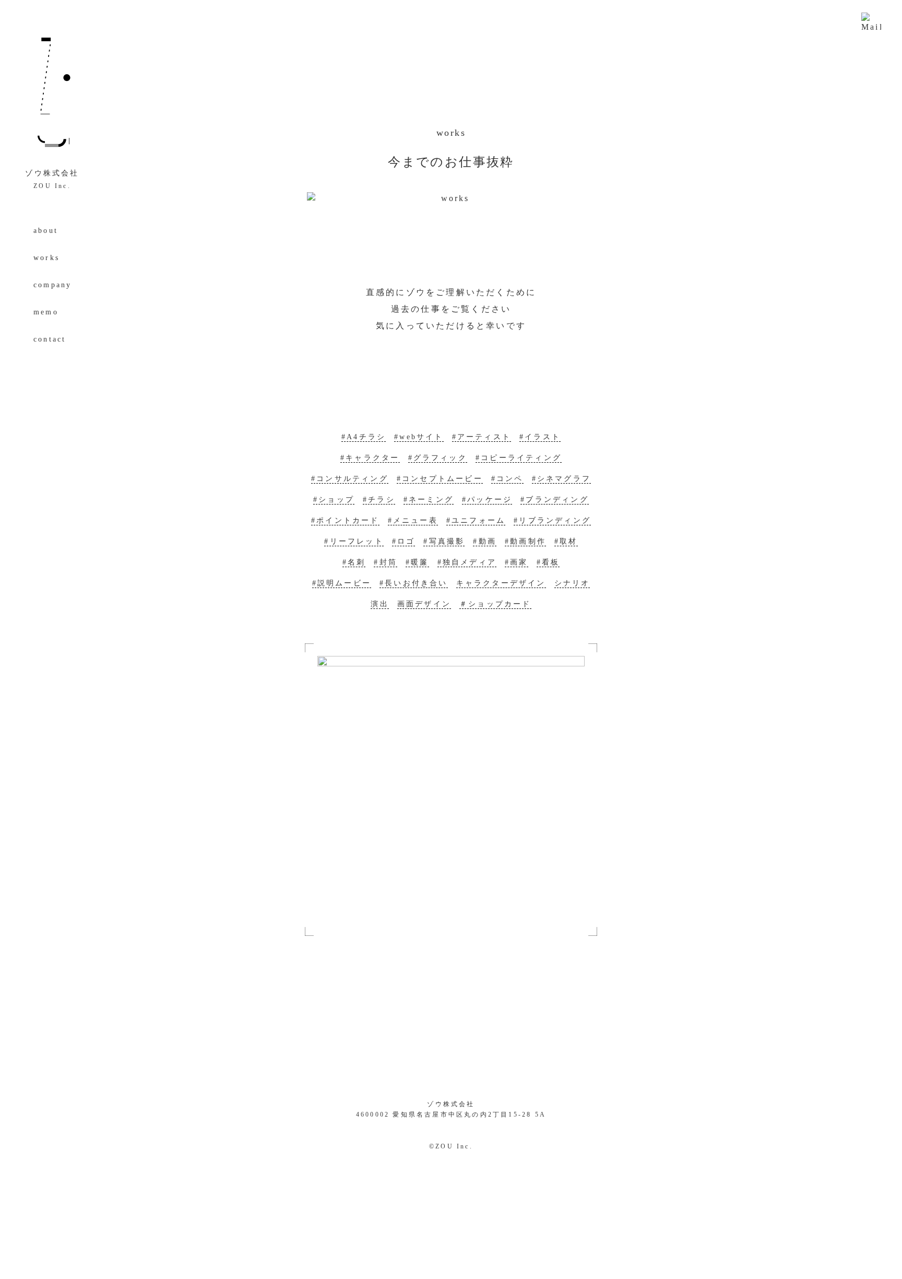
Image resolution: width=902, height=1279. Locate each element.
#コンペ (507, 479)
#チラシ (379, 499)
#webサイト (418, 437)
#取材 (566, 541)
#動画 (484, 541)
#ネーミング (428, 499)
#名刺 (354, 562)
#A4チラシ (363, 437)
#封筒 (385, 562)
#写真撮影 (444, 541)
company (52, 285)
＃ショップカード (495, 604)
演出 (379, 604)
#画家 (516, 562)
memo (45, 312)
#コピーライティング (519, 458)
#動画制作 (525, 541)
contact (49, 339)
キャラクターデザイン (501, 583)
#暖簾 (417, 562)
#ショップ (333, 499)
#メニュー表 (413, 520)
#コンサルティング (349, 479)
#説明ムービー (341, 583)
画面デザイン (424, 604)
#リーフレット (353, 541)
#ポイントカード (345, 520)
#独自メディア (466, 562)
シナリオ (572, 583)
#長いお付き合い (413, 583)
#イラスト (540, 437)
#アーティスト (481, 437)
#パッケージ (487, 499)
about (45, 230)
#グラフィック (437, 458)
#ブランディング (554, 499)
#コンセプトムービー (440, 479)
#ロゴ (404, 541)
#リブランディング (552, 520)
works (46, 258)
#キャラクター (369, 458)
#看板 (548, 562)
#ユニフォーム (475, 520)
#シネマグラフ (561, 479)
